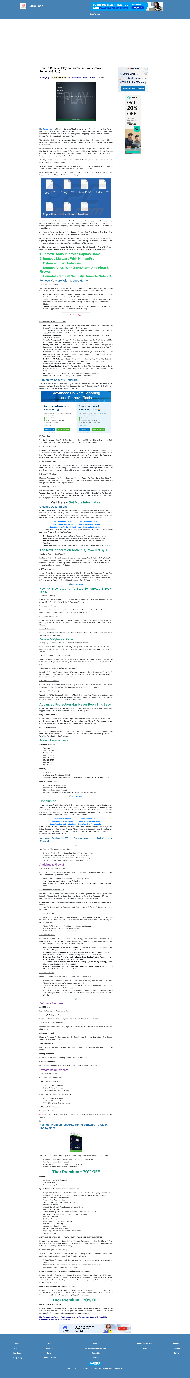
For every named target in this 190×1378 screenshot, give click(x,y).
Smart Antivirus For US (63, 522)
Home (16, 1343)
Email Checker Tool (144, 1343)
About (16, 1348)
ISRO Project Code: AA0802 (96, 1348)
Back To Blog (95, 14)
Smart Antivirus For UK (89, 522)
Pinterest (176, 1343)
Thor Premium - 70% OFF (76, 1171)
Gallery (49, 1353)
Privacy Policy (16, 1358)
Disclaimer (17, 1353)
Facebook (177, 1348)
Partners (96, 1358)
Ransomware (48, 129)
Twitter (177, 1353)
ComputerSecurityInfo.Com (97, 1368)
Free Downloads (49, 1358)
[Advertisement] (95, 42)
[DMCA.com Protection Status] (95, 1363)
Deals (145, 1348)
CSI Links (49, 1348)
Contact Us (96, 1353)
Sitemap (96, 1343)
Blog (49, 1343)
